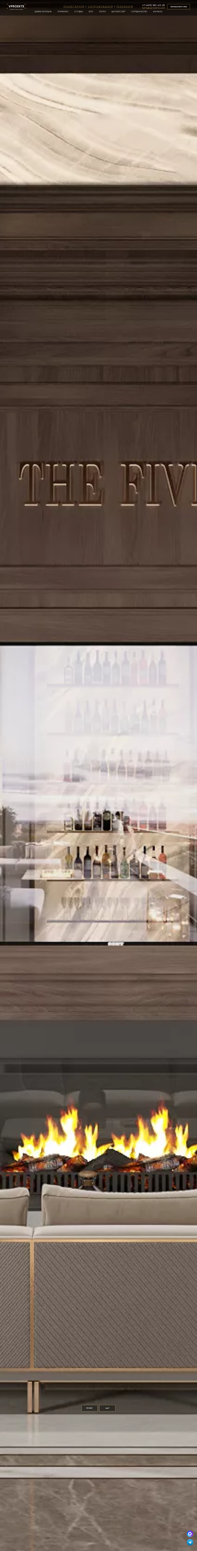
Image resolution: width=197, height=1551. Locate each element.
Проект (89, 1408)
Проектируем (74, 6)
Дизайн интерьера (43, 11)
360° (107, 1408)
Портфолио (62, 11)
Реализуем (125, 6)
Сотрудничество (139, 11)
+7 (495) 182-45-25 (153, 5)
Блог (91, 11)
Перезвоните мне (178, 7)
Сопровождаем (100, 6)
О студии (78, 11)
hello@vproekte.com (153, 8)
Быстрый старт (118, 11)
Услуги (102, 11)
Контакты (157, 11)
